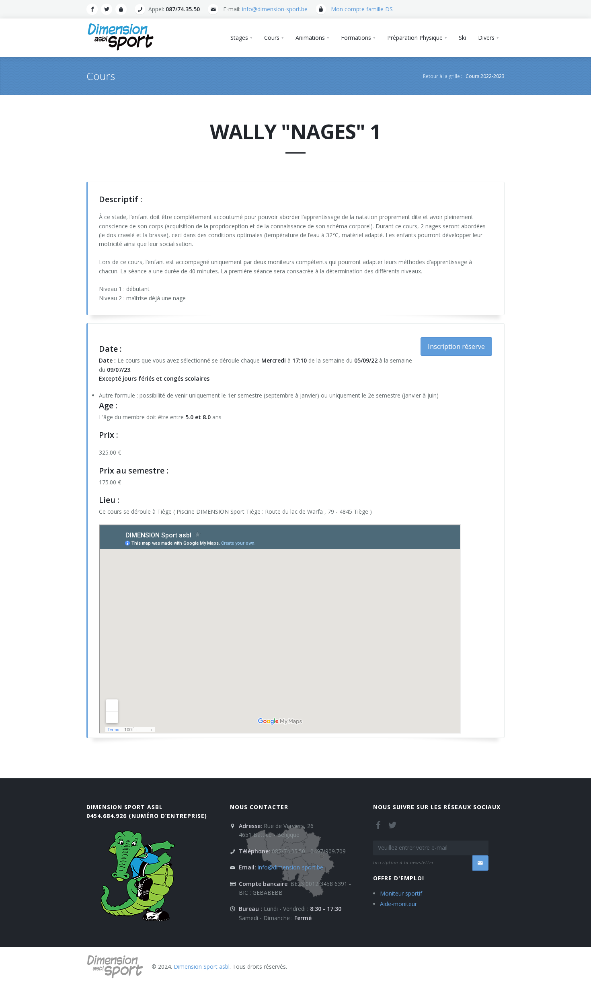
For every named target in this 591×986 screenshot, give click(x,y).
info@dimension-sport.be (275, 9)
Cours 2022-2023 (485, 76)
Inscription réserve (456, 346)
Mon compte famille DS (362, 9)
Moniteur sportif (401, 893)
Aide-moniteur (398, 904)
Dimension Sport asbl (124, 807)
